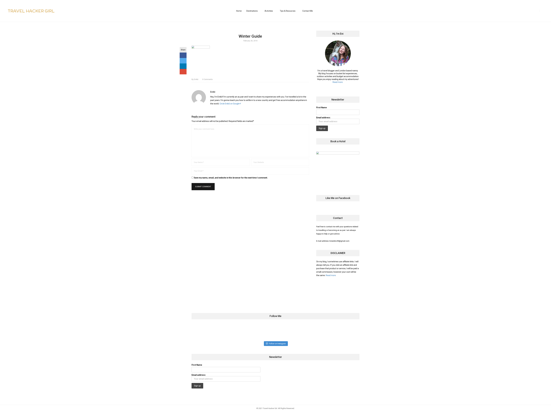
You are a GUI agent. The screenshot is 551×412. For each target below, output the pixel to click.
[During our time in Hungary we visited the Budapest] (345, 331)
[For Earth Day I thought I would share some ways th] (262, 331)
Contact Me (307, 11)
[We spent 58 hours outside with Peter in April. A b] (234, 331)
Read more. (338, 82)
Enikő (195, 79)
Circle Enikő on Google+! (230, 103)
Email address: (323, 117)
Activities (269, 11)
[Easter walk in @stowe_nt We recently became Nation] (289, 331)
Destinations (252, 11)
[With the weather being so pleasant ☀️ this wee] (206, 331)
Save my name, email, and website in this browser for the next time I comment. (231, 178)
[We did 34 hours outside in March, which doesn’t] (317, 331)
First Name (321, 107)
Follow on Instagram (277, 344)
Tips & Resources (287, 11)
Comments (207, 79)
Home (239, 11)
